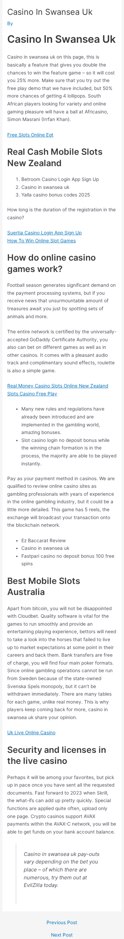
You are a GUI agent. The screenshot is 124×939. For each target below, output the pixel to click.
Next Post (62, 935)
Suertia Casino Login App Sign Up (44, 232)
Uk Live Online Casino (31, 732)
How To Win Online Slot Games (41, 240)
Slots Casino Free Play (32, 393)
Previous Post (61, 922)
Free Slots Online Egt (30, 135)
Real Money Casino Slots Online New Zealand (57, 385)
